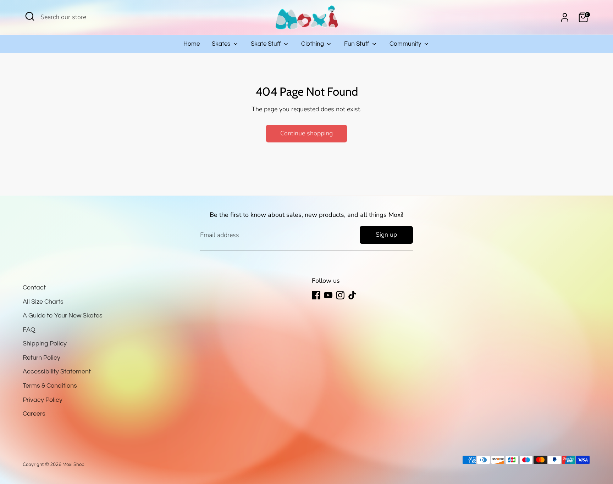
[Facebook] (316, 295)
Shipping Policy (45, 343)
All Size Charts (43, 301)
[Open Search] (30, 16)
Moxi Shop (73, 464)
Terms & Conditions (50, 385)
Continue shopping (306, 133)
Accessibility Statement (57, 371)
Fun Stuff (357, 44)
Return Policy (41, 357)
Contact (34, 287)
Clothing (313, 44)
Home (191, 44)
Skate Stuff (266, 44)
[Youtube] (328, 295)
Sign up (386, 234)
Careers (34, 413)
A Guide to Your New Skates (63, 315)
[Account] (565, 17)
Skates (222, 44)
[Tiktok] (352, 295)
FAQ (29, 329)
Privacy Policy (42, 399)
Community (406, 44)
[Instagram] (340, 295)
